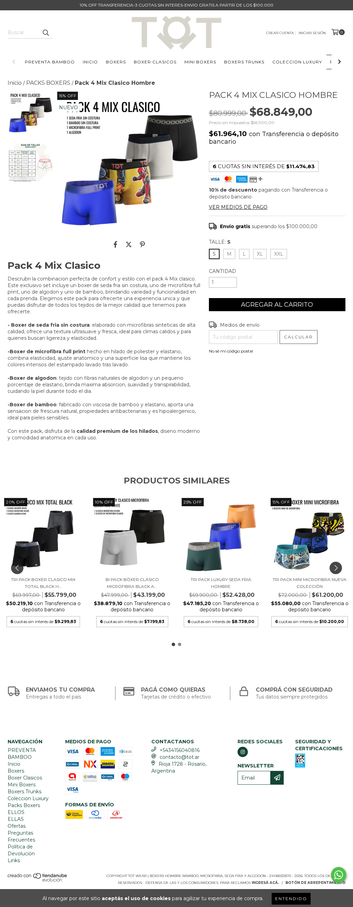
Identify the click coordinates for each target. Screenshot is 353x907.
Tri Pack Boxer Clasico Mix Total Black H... (43, 583)
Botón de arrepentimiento (315, 882)
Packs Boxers (24, 805)
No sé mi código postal (231, 351)
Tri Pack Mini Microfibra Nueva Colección (309, 583)
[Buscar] (45, 32)
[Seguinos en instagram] (243, 752)
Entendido (291, 898)
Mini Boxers (200, 61)
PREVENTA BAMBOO (50, 61)
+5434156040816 (180, 750)
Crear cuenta (280, 33)
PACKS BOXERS (48, 83)
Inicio (90, 61)
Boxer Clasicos (155, 61)
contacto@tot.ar (179, 757)
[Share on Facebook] (115, 244)
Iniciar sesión (312, 33)
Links (14, 860)
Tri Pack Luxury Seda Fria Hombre (221, 583)
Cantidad (222, 271)
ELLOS (16, 812)
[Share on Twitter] (128, 244)
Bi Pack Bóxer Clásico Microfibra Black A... (132, 583)
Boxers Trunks (244, 61)
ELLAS (16, 819)
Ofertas (17, 826)
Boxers (116, 61)
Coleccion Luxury (297, 61)
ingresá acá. (265, 882)
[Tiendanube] (38, 880)
